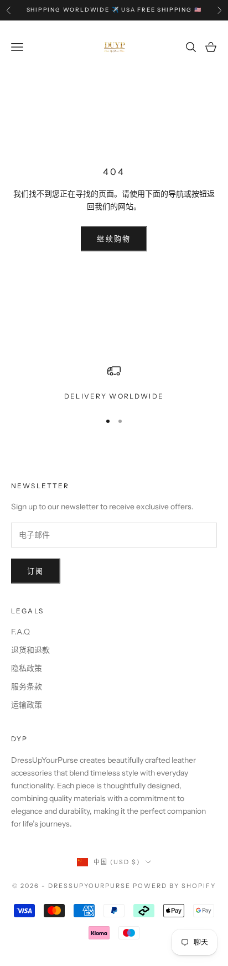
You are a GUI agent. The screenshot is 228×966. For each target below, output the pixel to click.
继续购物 (114, 238)
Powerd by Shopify (174, 886)
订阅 (35, 570)
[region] (114, 383)
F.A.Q (20, 632)
